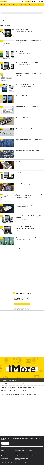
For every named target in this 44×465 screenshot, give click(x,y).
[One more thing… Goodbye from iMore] (22, 369)
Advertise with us (18, 455)
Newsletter (3, 455)
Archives (23, 248)
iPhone (5, 4)
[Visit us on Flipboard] (34, 1)
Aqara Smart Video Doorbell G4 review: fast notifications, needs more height (18, 387)
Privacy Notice (26, 306)
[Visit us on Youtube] (29, 1)
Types (39, 4)
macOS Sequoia (28, 13)
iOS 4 (4, 16)
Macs (10, 4)
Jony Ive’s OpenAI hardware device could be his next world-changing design (19, 394)
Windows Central (4, 458)
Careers (30, 450)
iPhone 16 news (37, 13)
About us (30, 453)
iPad (14, 4)
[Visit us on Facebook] (25, 1)
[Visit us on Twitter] (27, 1)
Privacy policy (31, 448)
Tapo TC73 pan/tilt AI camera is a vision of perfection (13, 383)
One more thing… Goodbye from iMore (10, 380)
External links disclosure (19, 453)
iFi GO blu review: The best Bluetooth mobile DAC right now (15, 390)
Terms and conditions (5, 448)
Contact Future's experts (19, 448)
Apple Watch (19, 4)
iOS (29, 4)
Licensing (3, 453)
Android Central (32, 455)
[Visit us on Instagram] (30, 1)
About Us (34, 4)
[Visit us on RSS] (32, 1)
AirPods (25, 4)
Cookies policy (4, 450)
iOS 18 (10, 13)
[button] (41, 1)
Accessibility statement (19, 450)
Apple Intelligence (17, 13)
